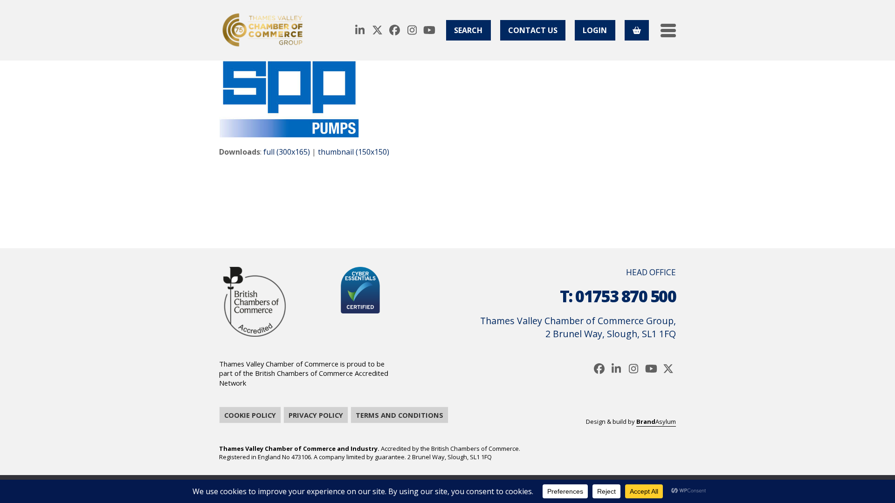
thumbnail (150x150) (353, 152)
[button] (668, 30)
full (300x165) (286, 152)
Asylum (656, 421)
